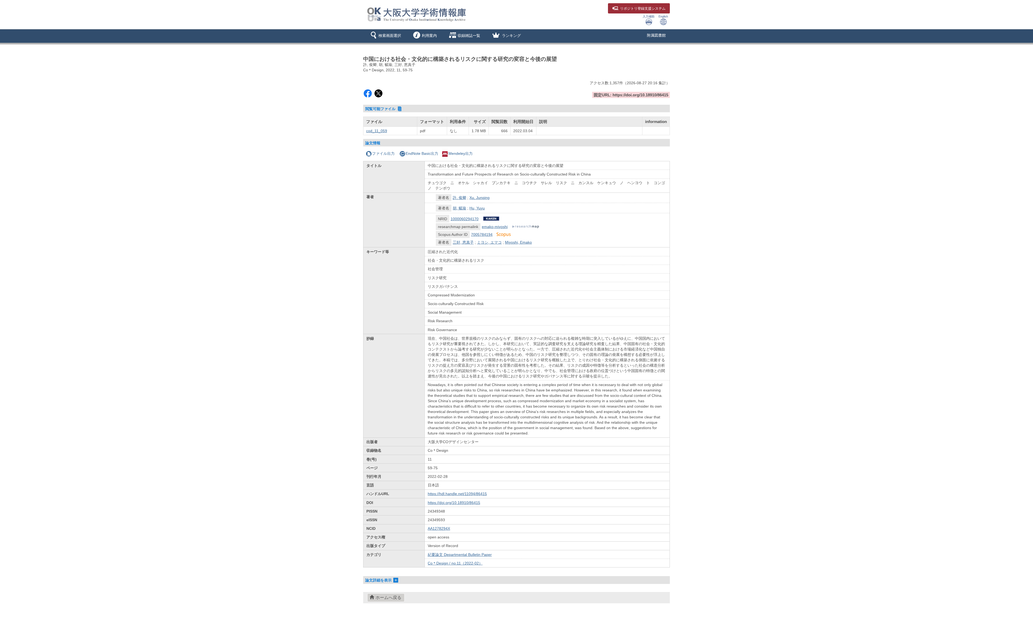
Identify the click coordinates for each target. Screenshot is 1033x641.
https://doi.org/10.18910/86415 (454, 502)
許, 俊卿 (459, 197)
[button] (384, 36)
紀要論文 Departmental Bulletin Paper (460, 554)
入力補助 (649, 16)
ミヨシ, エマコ (489, 242)
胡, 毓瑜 (459, 208)
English (663, 16)
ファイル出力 (383, 153)
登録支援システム (643, 8)
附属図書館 (656, 35)
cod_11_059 (376, 131)
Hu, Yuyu (477, 208)
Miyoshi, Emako (518, 242)
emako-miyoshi (495, 227)
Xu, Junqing (479, 197)
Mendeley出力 (460, 153)
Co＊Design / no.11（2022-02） (455, 563)
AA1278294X (439, 528)
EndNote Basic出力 (422, 153)
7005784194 (482, 234)
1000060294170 (465, 219)
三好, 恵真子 (463, 242)
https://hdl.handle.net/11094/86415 (457, 494)
